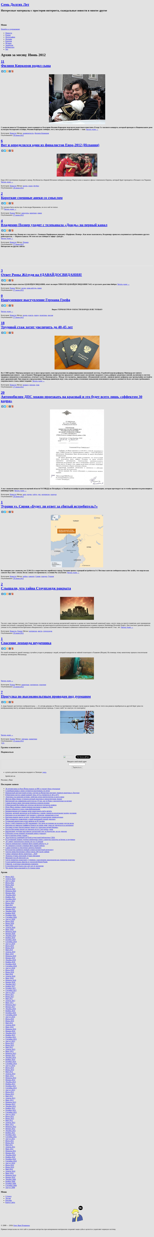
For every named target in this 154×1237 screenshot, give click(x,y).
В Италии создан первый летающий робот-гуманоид (25, 833)
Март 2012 (9, 1124)
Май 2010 (9, 1169)
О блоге (8, 1196)
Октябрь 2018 (10, 964)
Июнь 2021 (9, 903)
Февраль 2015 (10, 1053)
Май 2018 (9, 974)
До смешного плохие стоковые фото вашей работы (25, 846)
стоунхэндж (47, 631)
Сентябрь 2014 (11, 1064)
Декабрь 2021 (10, 895)
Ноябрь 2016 (10, 1011)
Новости (8, 33)
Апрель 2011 (10, 1147)
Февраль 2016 (10, 1029)
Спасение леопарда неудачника (26, 643)
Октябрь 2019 (10, 940)
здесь (44, 772)
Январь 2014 (10, 1080)
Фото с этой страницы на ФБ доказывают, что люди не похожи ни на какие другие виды (39, 823)
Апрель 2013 (10, 1098)
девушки (24, 739)
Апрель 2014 (10, 1074)
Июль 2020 (9, 921)
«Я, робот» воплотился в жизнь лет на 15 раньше (24, 842)
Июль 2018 (9, 970)
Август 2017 (10, 992)
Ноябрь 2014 (10, 1059)
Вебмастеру (9, 47)
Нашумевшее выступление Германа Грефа (35, 300)
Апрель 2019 (10, 952)
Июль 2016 (9, 1019)
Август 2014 (10, 1066)
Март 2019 (9, 954)
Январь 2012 (10, 1129)
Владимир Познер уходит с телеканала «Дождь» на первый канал (54, 225)
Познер (26, 242)
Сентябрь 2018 (11, 966)
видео (25, 186)
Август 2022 (10, 881)
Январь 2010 (10, 1177)
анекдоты (25, 213)
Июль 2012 (9, 1116)
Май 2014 (9, 1072)
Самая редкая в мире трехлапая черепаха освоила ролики (27, 803)
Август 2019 (10, 944)
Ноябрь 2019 (10, 938)
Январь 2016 (10, 1031)
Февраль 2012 (10, 1127)
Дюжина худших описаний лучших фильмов (22, 856)
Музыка (8, 43)
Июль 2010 (9, 1165)
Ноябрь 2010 (10, 1157)
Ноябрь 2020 (10, 913)
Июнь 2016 (9, 1021)
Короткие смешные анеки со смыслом (32, 198)
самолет (31, 576)
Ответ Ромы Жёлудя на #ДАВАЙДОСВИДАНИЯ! (41, 275)
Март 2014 (9, 1076)
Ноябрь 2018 (10, 962)
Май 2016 (9, 1023)
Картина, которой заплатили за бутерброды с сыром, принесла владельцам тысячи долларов (40, 813)
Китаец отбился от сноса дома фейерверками (22, 809)
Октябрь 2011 (10, 1135)
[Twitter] (5, 71)
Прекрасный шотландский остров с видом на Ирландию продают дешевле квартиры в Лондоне (42, 793)
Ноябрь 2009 (10, 1181)
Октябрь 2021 (10, 899)
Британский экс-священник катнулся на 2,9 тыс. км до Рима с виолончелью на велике (38, 801)
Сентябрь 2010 (11, 1161)
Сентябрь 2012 (11, 1112)
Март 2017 (9, 1003)
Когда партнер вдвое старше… (17, 835)
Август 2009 (10, 1187)
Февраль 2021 (10, 907)
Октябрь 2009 (10, 1183)
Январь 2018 (10, 982)
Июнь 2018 (9, 972)
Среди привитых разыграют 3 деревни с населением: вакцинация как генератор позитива (40, 860)
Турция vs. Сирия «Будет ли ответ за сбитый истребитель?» (49, 506)
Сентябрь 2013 (11, 1088)
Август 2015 (10, 1041)
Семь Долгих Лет (15, 4)
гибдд (35, 494)
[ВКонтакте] (2, 71)
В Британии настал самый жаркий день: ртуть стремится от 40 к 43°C (32, 795)
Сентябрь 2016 (11, 1015)
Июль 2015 (9, 1043)
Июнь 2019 (9, 948)
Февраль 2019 (10, 956)
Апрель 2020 (10, 927)
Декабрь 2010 (10, 1155)
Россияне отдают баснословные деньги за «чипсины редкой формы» (31, 827)
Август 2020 (10, 919)
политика (43, 315)
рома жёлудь (31, 288)
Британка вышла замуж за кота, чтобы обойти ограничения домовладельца (34, 817)
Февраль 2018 (10, 980)
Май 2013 (9, 1096)
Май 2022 (9, 887)
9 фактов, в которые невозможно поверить (21, 864)
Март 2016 (9, 1027)
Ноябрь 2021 (10, 897)
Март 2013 (9, 1100)
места (40, 631)
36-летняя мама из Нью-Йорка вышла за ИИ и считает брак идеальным (32, 789)
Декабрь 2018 (10, 960)
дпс (39, 494)
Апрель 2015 (10, 1049)
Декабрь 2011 (10, 1131)
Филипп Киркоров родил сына (26, 66)
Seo (6, 49)
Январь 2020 (10, 933)
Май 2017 (9, 999)
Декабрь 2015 (10, 1033)
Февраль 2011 (10, 1151)
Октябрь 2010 (10, 1159)
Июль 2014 (9, 1068)
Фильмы (8, 39)
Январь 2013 (10, 1104)
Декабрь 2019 (10, 936)
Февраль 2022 (10, 891)
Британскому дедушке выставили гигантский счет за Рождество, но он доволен (36, 831)
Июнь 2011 (9, 1143)
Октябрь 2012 (10, 1110)
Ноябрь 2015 (10, 1035)
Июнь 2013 (9, 1094)
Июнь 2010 (9, 1167)
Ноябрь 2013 (10, 1084)
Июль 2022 (9, 883)
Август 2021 (10, 901)
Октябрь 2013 (10, 1086)
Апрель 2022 (10, 889)
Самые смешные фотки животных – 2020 (21, 854)
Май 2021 (9, 905)
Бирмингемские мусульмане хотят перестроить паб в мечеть (28, 811)
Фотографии (10, 37)
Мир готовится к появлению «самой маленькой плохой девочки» (30, 819)
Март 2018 (9, 978)
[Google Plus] (12, 71)
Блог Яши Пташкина (22, 1225)
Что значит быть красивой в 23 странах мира (22, 868)
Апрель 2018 (10, 976)
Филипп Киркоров (41, 133)
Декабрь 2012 (10, 1106)
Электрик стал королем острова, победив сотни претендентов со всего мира (34, 797)
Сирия (37, 576)
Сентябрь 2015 (11, 1039)
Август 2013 (10, 1090)
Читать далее (92, 129)
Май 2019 (9, 950)
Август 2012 (10, 1114)
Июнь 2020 (9, 923)
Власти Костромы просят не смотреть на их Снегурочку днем (29, 829)
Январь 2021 (10, 909)
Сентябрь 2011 (11, 1137)
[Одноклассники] (7, 71)
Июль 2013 (9, 1092)
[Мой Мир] (10, 71)
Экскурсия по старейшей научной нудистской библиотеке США (30, 837)
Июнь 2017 (9, 996)
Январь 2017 (10, 1007)
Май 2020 (9, 925)
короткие (33, 213)
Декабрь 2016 (10, 1009)
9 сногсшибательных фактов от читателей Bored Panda (26, 862)
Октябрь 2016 (10, 1013)
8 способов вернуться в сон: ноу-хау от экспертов (24, 866)
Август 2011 (10, 1139)
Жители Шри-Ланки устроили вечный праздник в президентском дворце (33, 799)
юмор (40, 213)
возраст (26, 385)
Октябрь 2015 (10, 1037)
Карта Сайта (10, 1202)
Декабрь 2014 (10, 1057)
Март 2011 (9, 1149)
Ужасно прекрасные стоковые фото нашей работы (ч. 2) (26, 844)
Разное (8, 35)
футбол (36, 186)
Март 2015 (9, 1051)
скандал (54, 494)
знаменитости (28, 133)
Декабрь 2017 (10, 984)
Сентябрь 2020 (11, 917)
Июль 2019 (9, 946)
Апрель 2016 (10, 1025)
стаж (37, 385)
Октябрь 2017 (10, 988)
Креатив (8, 41)
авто (24, 494)
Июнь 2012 (9, 1118)
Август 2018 (10, 968)
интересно (46, 494)
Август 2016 (10, 1017)
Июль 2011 (9, 1141)
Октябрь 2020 (10, 915)
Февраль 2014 (10, 1078)
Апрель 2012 (10, 1122)
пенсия (32, 385)
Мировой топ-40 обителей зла (17, 858)
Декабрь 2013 (10, 1082)
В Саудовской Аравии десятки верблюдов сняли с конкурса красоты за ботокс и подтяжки (40, 839)
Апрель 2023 (10, 879)
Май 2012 (9, 1120)
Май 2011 (9, 1145)
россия (50, 315)
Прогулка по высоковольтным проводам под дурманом (46, 696)
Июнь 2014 (9, 1070)
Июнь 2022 (9, 885)
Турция (51, 576)
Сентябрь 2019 (11, 942)
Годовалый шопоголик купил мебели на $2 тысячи (25, 821)
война (25, 576)
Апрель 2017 (10, 1001)
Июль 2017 (9, 994)
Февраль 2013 (10, 1102)
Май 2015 (9, 1047)
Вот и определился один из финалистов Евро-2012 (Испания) (50, 145)
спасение (42, 685)
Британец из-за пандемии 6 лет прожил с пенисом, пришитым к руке (32, 815)
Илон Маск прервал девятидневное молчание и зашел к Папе (29, 807)
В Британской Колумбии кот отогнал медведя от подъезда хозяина (30, 805)
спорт (30, 186)
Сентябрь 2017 (11, 990)
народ (36, 315)
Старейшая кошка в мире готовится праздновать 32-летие (27, 791)
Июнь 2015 (9, 1045)
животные (25, 685)
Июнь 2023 (9, 877)
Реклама (8, 1200)
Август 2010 (10, 1163)
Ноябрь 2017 (10, 986)
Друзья (8, 1198)
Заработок (9, 45)
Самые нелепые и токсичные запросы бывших (23, 848)
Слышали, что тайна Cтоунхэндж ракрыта (36, 588)
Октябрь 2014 (10, 1061)
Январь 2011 (10, 1153)
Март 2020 (9, 929)
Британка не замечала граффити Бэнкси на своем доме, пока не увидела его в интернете (39, 825)
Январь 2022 (10, 893)
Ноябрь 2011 (10, 1133)
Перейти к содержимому (10, 29)
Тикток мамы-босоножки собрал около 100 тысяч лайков (27, 852)
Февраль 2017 (10, 1005)
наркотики (33, 739)
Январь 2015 (10, 1055)
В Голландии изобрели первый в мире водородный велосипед (29, 850)
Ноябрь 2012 (10, 1108)
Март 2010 (9, 1173)
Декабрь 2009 (10, 1179)
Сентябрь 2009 (11, 1185)
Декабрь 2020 (10, 911)
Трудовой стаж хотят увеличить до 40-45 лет (37, 327)
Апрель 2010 (10, 1171)
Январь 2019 (10, 958)
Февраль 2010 (10, 1175)
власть (30, 315)
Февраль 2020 (10, 931)
